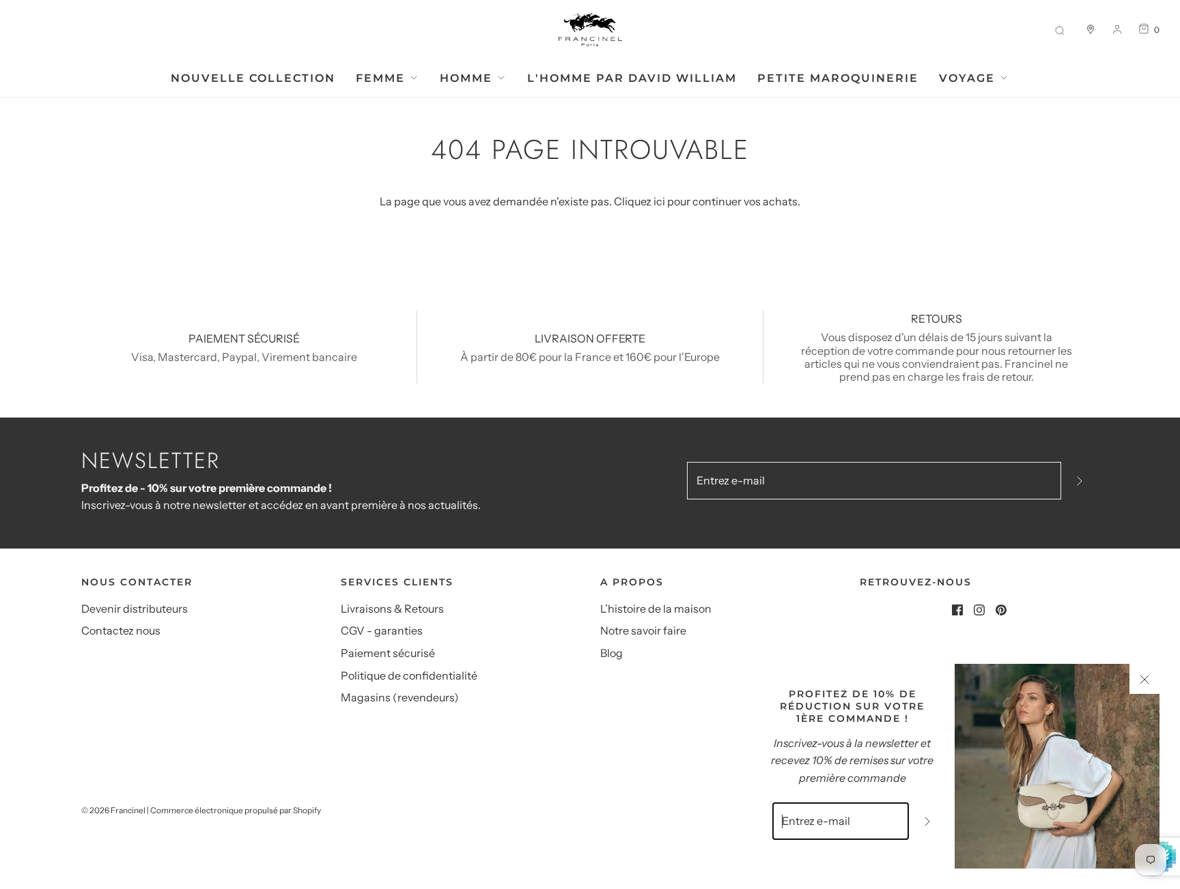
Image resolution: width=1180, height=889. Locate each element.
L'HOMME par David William (632, 78)
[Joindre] (1080, 480)
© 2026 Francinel (113, 810)
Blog (611, 653)
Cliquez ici (639, 201)
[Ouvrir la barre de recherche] (1060, 30)
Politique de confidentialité (409, 675)
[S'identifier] (1117, 29)
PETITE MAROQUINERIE (837, 78)
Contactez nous (120, 630)
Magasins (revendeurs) (400, 697)
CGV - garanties (382, 630)
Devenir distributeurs (134, 608)
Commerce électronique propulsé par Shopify (235, 810)
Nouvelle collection (253, 78)
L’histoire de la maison (656, 608)
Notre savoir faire (643, 630)
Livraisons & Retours (392, 608)
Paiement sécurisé (388, 653)
